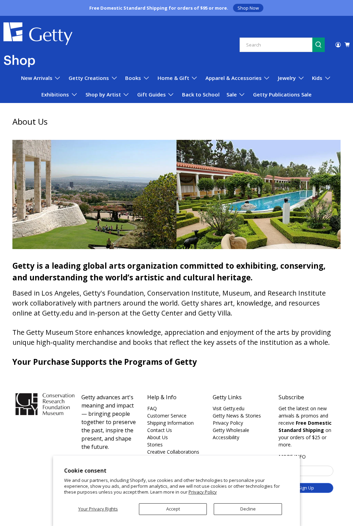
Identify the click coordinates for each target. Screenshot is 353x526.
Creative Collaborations (173, 451)
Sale (231, 94)
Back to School (201, 94)
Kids (317, 77)
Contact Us (159, 430)
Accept (173, 509)
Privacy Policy (203, 492)
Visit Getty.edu (228, 408)
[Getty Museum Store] (37, 44)
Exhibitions (55, 94)
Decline (248, 509)
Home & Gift (173, 77)
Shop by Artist (103, 94)
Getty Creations (89, 77)
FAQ (152, 408)
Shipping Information (170, 423)
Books (133, 77)
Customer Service (166, 415)
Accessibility (226, 437)
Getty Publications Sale (282, 94)
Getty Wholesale (231, 430)
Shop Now (248, 8)
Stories (155, 444)
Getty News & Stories (237, 415)
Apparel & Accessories (233, 77)
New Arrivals (36, 77)
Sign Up (306, 488)
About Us (157, 437)
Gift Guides (151, 94)
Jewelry (287, 77)
